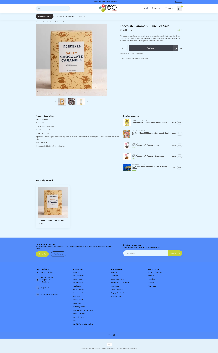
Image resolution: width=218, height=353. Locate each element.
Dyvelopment (133, 348)
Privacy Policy (115, 286)
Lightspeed (111, 348)
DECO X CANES (78, 300)
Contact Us (178, 2)
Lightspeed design (121, 348)
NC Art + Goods (78, 279)
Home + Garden (78, 289)
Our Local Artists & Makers (65, 16)
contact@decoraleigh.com (49, 294)
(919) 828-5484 (45, 288)
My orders (151, 275)
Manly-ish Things (78, 317)
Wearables (76, 296)
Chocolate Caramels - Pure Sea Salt (54, 22)
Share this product (137, 53)
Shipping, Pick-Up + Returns (119, 293)
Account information (155, 272)
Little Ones (77, 303)
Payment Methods (117, 289)
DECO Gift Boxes (78, 275)
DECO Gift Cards (116, 296)
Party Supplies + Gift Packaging (83, 310)
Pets (74, 320)
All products (152, 286)
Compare (151, 282)
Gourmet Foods (78, 282)
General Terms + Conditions (120, 282)
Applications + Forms (117, 279)
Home (38, 22)
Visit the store (58, 254)
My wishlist (151, 279)
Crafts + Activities (78, 314)
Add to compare (124, 53)
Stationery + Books (79, 307)
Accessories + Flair (79, 293)
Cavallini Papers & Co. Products (83, 324)
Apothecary (77, 286)
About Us (76, 272)
